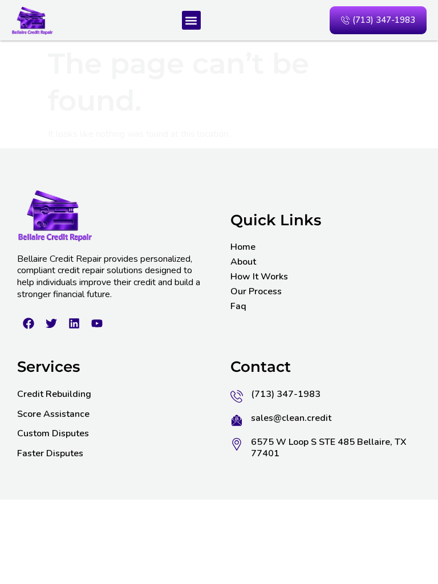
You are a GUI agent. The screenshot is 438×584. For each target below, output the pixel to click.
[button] (191, 20)
